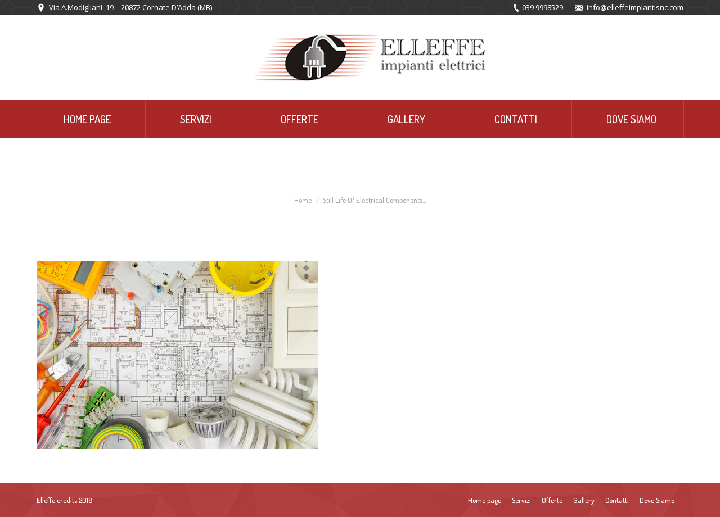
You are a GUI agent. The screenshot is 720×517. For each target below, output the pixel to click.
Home (303, 200)
